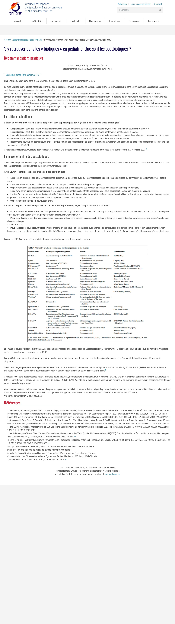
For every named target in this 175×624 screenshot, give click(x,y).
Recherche (76, 21)
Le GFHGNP (37, 21)
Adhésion (122, 4)
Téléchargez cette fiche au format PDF (22, 75)
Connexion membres (140, 4)
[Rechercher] (160, 10)
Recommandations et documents (27, 40)
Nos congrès (95, 21)
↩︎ (169, 417)
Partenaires (134, 21)
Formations (114, 21)
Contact (158, 4)
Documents (56, 21)
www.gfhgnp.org (112, 474)
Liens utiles (153, 21)
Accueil (17, 21)
